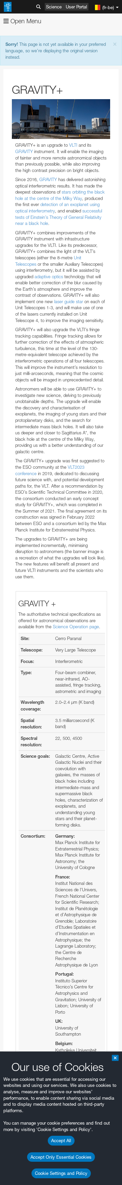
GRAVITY (24, 151)
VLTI (73, 145)
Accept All (61, 1140)
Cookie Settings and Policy (61, 1173)
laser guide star (68, 301)
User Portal (76, 6)
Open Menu (25, 21)
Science (54, 6)
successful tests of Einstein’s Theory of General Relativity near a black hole (58, 217)
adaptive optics (49, 276)
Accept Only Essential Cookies (61, 1157)
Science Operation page (76, 626)
